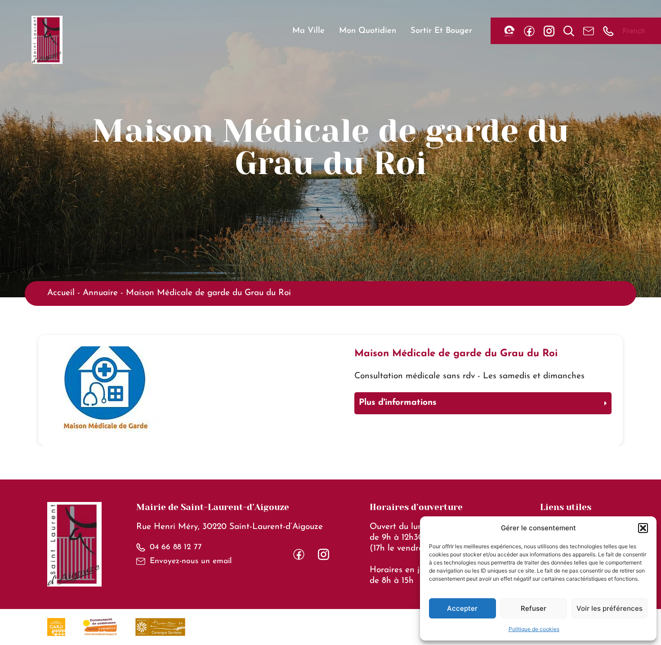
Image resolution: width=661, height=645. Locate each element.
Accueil (61, 293)
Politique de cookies (534, 629)
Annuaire (100, 293)
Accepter (462, 608)
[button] (643, 528)
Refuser (533, 608)
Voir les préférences (609, 608)
